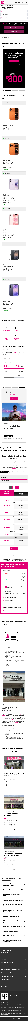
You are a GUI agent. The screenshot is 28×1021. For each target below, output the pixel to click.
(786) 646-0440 (9, 781)
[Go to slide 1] (5, 90)
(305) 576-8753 (9, 862)
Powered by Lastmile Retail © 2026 (14, 1018)
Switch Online (14, 31)
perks (3, 715)
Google (23, 722)
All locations (6, 37)
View (14, 789)
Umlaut (14, 352)
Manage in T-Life (14, 27)
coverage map (16, 354)
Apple (10, 722)
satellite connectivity (9, 719)
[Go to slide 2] (12, 90)
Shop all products (14, 314)
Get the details (14, 61)
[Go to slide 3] (19, 90)
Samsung (15, 722)
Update (14, 398)
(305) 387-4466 (9, 822)
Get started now (8, 436)
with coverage (17, 714)
